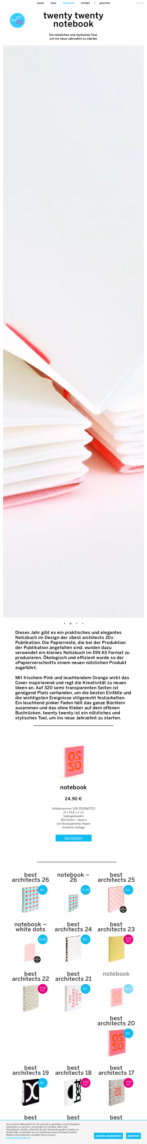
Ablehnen (133, 1136)
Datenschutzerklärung (18, 1137)
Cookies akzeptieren (108, 1136)
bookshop (69, 3)
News (53, 3)
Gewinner (104, 3)
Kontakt (85, 3)
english (140, 3)
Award (40, 3)
